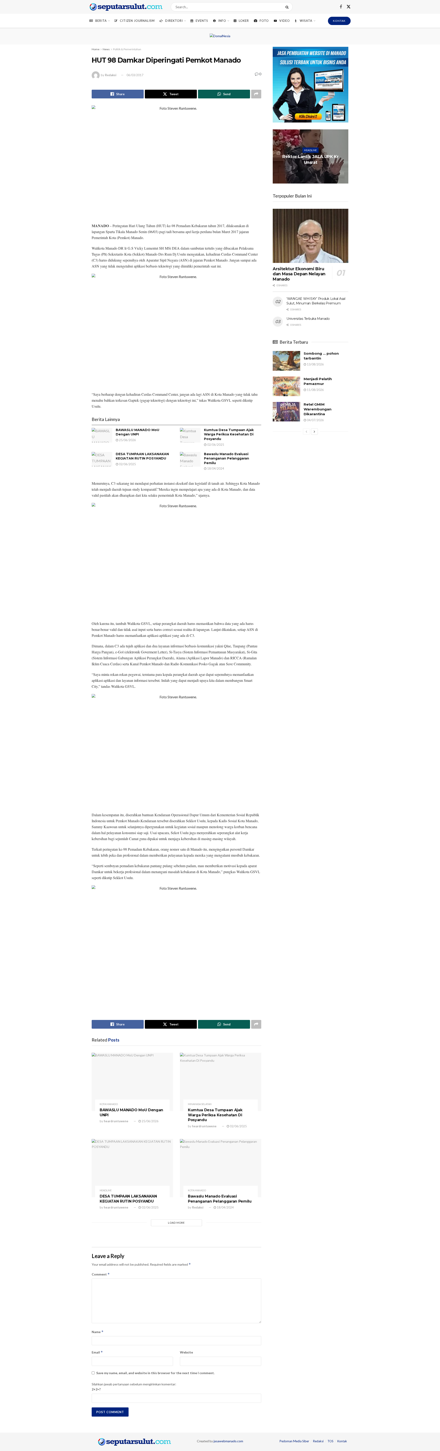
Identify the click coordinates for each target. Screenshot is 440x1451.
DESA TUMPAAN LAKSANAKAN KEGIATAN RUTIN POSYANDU (142, 456)
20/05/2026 (311, 171)
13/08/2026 (315, 364)
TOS (330, 1441)
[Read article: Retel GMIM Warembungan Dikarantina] (286, 412)
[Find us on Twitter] (348, 7)
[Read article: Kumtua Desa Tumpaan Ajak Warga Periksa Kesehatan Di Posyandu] (190, 435)
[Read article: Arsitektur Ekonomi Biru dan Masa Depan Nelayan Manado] (310, 236)
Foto (264, 20)
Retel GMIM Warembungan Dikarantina (317, 409)
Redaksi (110, 75)
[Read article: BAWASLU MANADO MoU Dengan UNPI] (102, 435)
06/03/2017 (134, 75)
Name (98, 1332)
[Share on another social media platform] (256, 94)
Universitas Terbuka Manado (308, 319)
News (106, 49)
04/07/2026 (315, 420)
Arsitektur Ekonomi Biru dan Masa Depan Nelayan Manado (299, 274)
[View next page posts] (314, 431)
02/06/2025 (215, 444)
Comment (101, 1274)
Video (284, 20)
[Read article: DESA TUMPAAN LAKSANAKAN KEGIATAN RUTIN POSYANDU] (102, 459)
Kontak (342, 1441)
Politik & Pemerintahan (127, 49)
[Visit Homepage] (126, 6)
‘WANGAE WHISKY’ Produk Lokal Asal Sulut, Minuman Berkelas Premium (315, 301)
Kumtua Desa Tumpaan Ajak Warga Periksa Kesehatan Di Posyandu (229, 434)
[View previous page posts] (306, 431)
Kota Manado (109, 1104)
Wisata (306, 20)
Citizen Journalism (137, 20)
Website (186, 1352)
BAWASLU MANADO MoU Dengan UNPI (137, 432)
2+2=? (96, 1389)
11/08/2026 (315, 390)
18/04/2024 (215, 468)
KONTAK (339, 20)
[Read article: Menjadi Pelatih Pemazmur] (286, 386)
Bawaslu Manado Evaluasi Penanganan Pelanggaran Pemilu (226, 458)
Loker (244, 20)
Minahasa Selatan (200, 1104)
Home (95, 49)
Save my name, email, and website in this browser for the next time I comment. (155, 1373)
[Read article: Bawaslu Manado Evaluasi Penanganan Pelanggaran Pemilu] (190, 459)
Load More (176, 1222)
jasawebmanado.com (228, 1441)
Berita (101, 20)
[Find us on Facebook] (341, 7)
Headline (106, 1190)
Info (222, 20)
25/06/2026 (127, 440)
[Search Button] (288, 6)
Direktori (174, 20)
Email (97, 1352)
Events (202, 20)
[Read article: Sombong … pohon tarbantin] (286, 361)
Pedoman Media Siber (294, 1441)
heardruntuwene (116, 1121)
